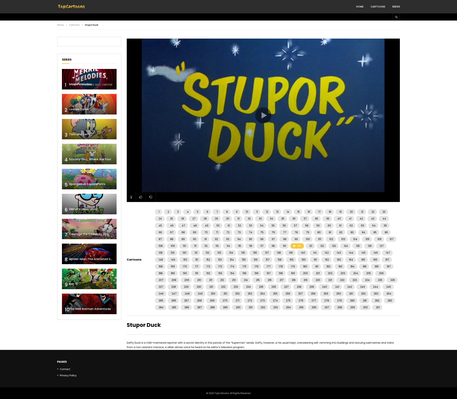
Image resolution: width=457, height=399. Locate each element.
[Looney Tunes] (89, 104)
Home (359, 6)
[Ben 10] (89, 279)
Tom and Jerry (79, 134)
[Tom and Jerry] (89, 129)
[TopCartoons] (71, 6)
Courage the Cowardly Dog (89, 234)
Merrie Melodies (80, 84)
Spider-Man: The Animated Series (93, 259)
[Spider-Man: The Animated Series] (89, 254)
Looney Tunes (79, 109)
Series (396, 6)
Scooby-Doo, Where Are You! (90, 159)
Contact (65, 369)
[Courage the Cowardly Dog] (89, 229)
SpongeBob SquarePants (87, 184)
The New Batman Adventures (90, 309)
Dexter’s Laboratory (83, 209)
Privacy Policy (68, 375)
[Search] (396, 17)
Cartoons (378, 6)
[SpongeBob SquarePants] (89, 179)
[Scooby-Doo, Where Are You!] (89, 154)
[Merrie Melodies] (89, 79)
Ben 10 (73, 284)
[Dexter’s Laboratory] (89, 204)
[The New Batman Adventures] (89, 304)
